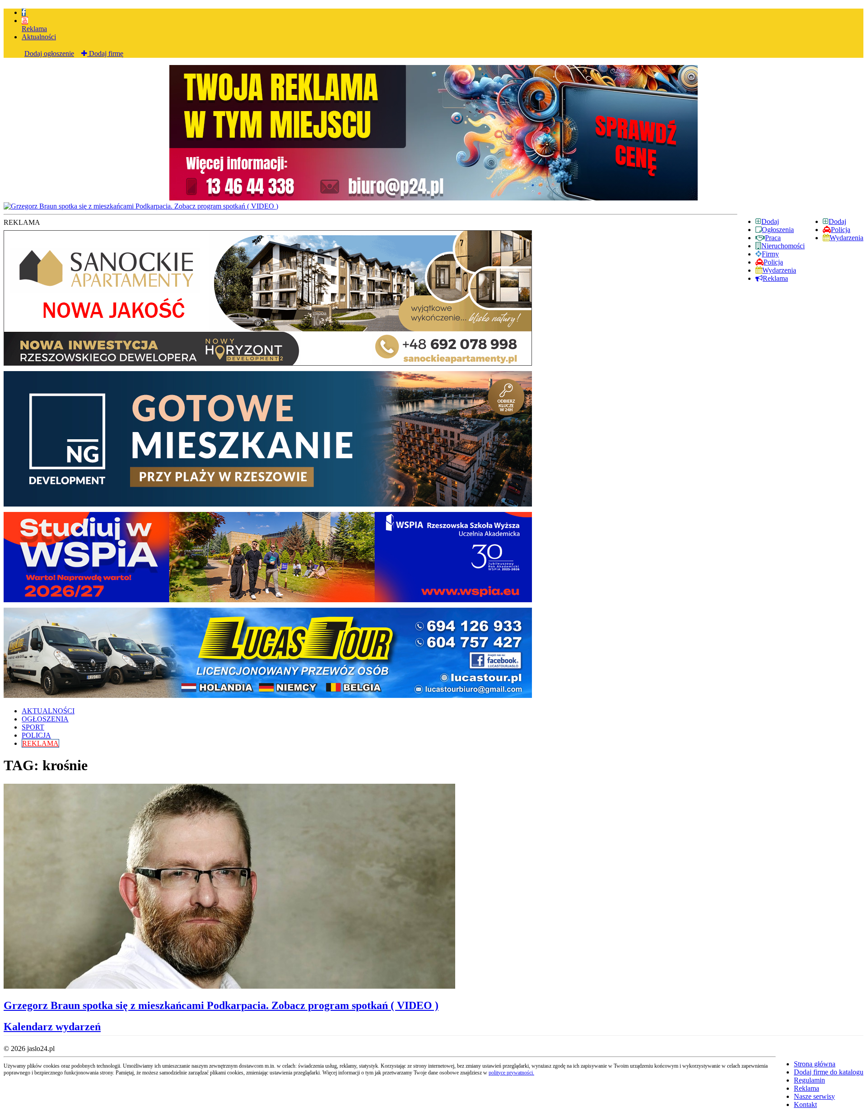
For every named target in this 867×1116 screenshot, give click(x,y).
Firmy (770, 254)
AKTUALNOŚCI (48, 711)
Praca (773, 238)
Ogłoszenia (778, 229)
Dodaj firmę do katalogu (828, 1072)
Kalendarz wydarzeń (52, 1026)
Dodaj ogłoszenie (49, 53)
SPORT (33, 727)
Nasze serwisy (814, 1096)
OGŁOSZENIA (45, 719)
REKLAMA (40, 743)
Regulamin (809, 1080)
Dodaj (837, 221)
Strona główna (814, 1064)
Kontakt (805, 1104)
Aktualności (39, 37)
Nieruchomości (783, 246)
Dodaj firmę (105, 53)
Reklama (34, 29)
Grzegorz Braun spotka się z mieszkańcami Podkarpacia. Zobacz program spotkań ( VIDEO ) (221, 1005)
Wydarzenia (846, 238)
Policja (840, 229)
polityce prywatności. (511, 1073)
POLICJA (36, 735)
